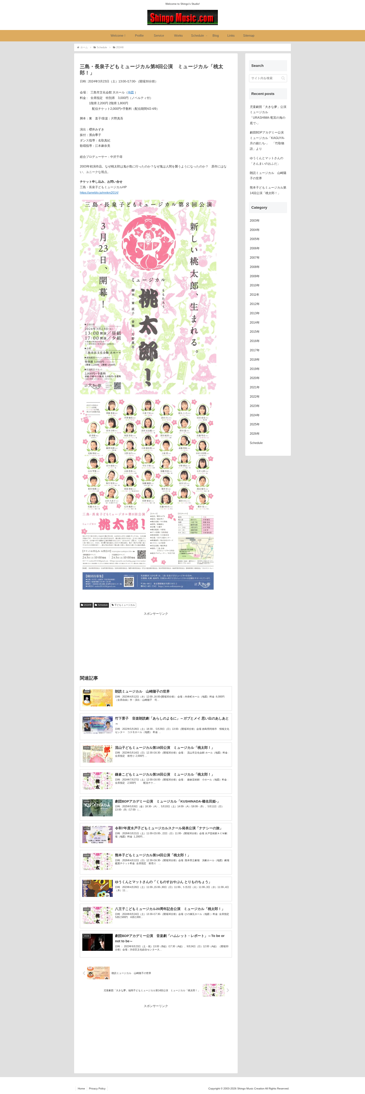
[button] (283, 78)
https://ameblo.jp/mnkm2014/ (99, 192)
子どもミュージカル (124, 605)
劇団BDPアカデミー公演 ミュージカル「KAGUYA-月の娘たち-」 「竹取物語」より (267, 140)
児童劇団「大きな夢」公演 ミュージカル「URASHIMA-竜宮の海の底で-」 (268, 115)
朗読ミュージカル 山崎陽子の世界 (268, 175)
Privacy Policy (97, 1088)
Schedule (103, 605)
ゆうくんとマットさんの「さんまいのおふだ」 (266, 160)
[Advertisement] (156, 643)
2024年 (88, 605)
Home (81, 1088)
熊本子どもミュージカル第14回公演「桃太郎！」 (268, 190)
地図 (131, 92)
